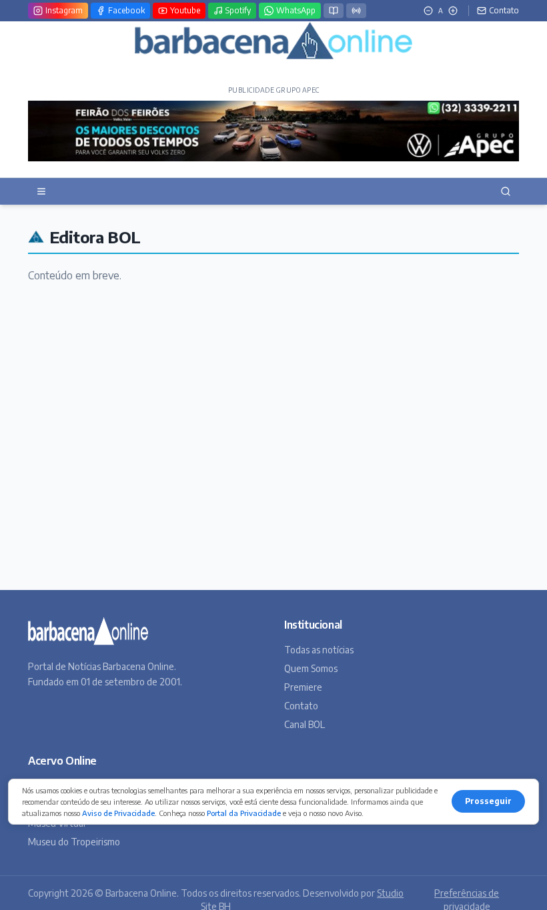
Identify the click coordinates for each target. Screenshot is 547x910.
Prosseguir (488, 801)
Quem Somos (311, 668)
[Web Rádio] (356, 10)
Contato (301, 705)
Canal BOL (304, 724)
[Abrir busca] (505, 191)
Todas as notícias (319, 649)
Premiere (303, 687)
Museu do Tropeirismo (74, 841)
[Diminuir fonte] (428, 10)
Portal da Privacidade (244, 813)
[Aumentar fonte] (453, 10)
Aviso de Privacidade (118, 813)
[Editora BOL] (334, 10)
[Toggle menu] (41, 191)
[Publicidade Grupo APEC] (273, 131)
